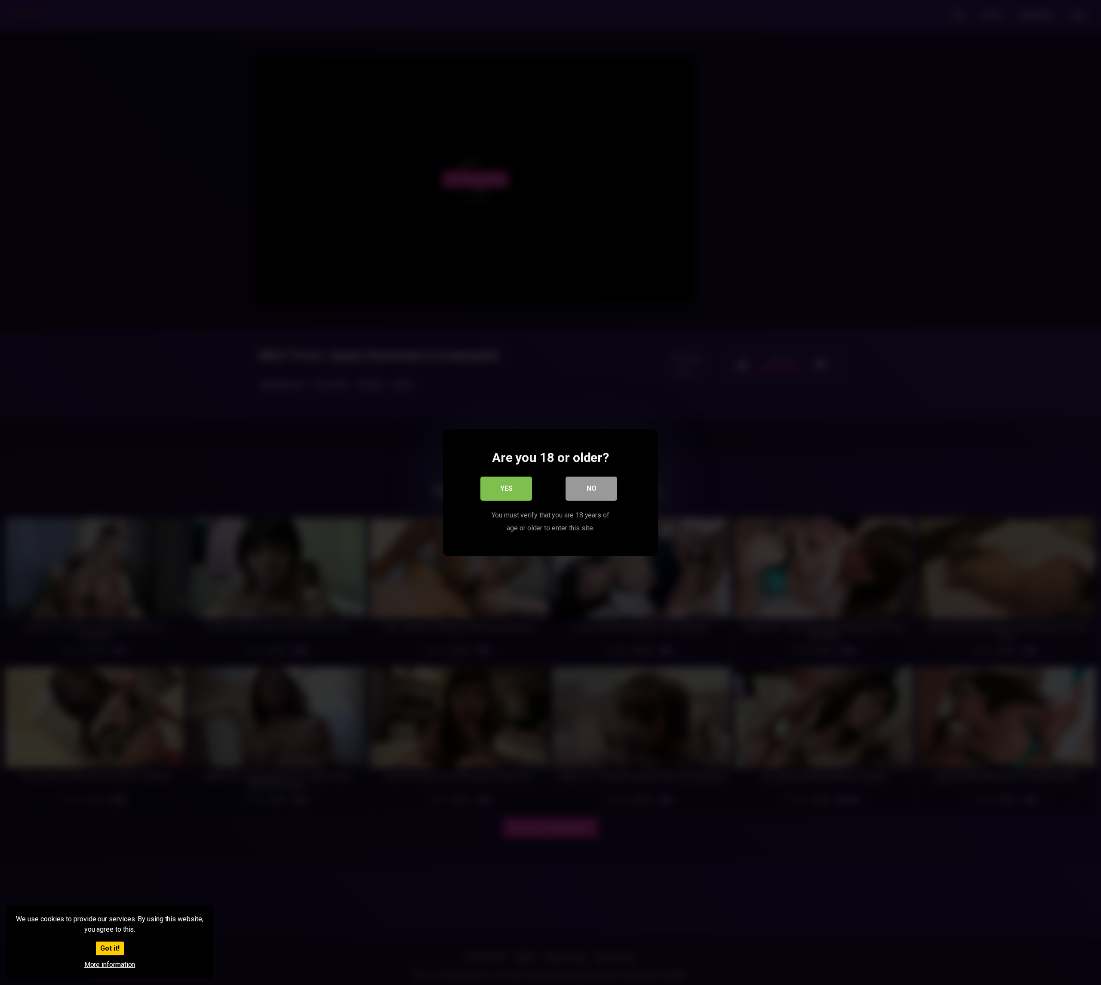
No (592, 488)
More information (109, 964)
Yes (506, 488)
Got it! (110, 948)
